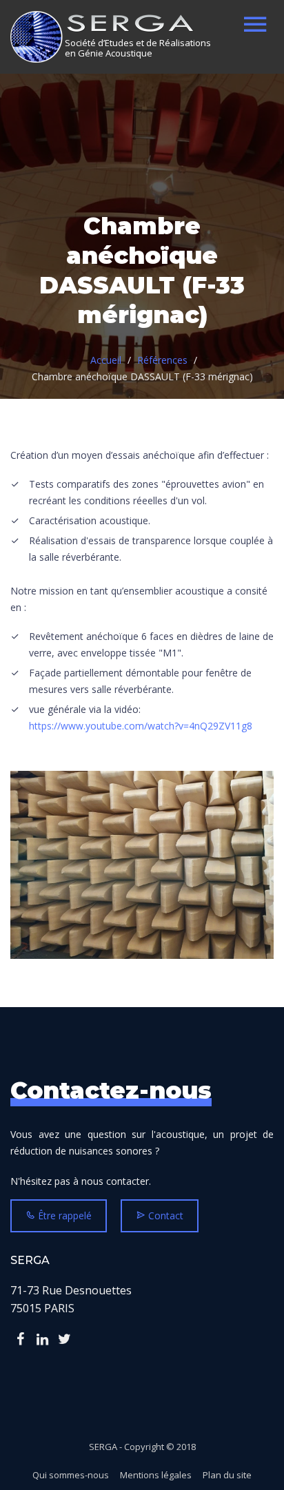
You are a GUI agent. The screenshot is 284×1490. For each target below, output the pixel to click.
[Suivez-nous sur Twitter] (64, 1338)
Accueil (105, 359)
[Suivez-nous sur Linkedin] (42, 1338)
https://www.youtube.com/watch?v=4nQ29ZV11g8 (140, 725)
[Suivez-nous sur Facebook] (20, 1338)
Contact (164, 1215)
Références (162, 359)
